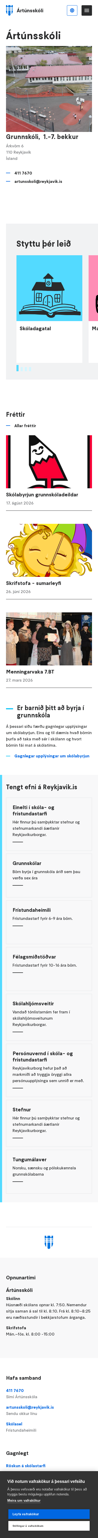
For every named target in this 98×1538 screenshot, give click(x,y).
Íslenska (72, 10)
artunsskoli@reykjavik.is (38, 181)
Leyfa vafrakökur (26, 1514)
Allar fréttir (25, 425)
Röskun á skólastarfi (25, 1465)
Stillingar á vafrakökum (28, 1525)
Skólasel (21, 1427)
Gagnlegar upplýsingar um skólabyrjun (51, 755)
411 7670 (23, 173)
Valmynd (87, 10)
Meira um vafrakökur (24, 1500)
